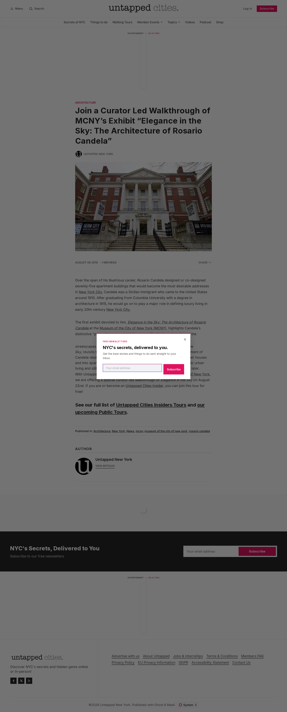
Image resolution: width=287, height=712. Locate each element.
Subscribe (174, 369)
